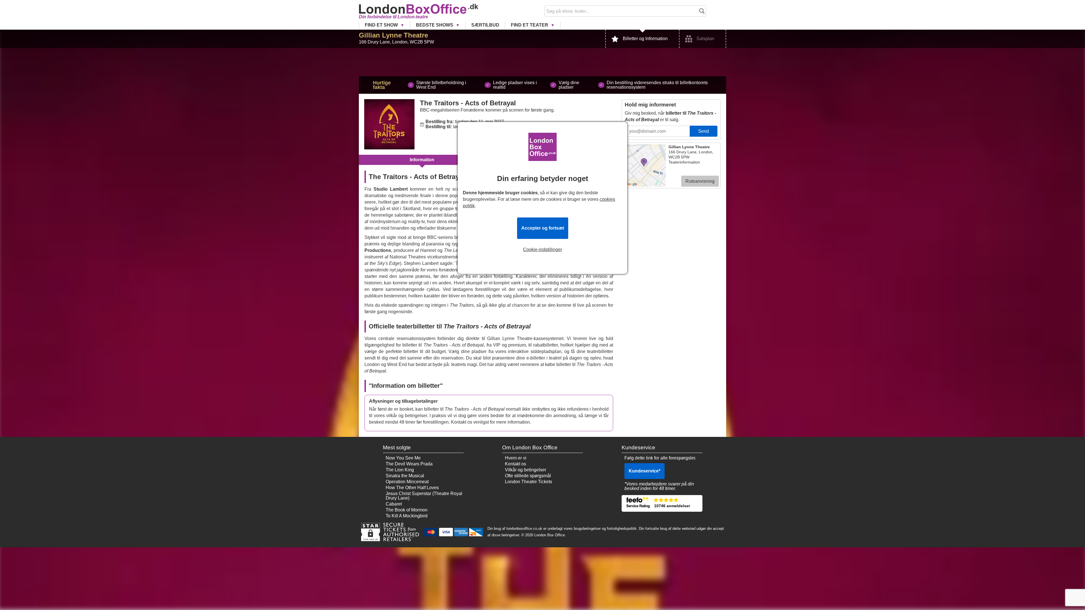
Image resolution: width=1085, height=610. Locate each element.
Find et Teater (530, 25)
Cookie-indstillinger (542, 249)
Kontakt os (515, 463)
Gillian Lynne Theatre (393, 35)
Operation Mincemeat (407, 481)
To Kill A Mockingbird (407, 515)
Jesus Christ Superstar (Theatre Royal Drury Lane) (424, 495)
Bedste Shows (435, 25)
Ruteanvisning (700, 181)
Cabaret (394, 504)
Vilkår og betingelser (525, 469)
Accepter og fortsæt (542, 228)
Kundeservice (644, 471)
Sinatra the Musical (405, 475)
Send (703, 131)
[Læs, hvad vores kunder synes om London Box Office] (662, 503)
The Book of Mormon (407, 509)
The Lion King (400, 469)
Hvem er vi (515, 458)
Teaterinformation (684, 162)
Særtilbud (485, 25)
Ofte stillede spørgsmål (528, 475)
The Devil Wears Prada (409, 463)
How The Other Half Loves (412, 487)
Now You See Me (403, 458)
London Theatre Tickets (528, 481)
